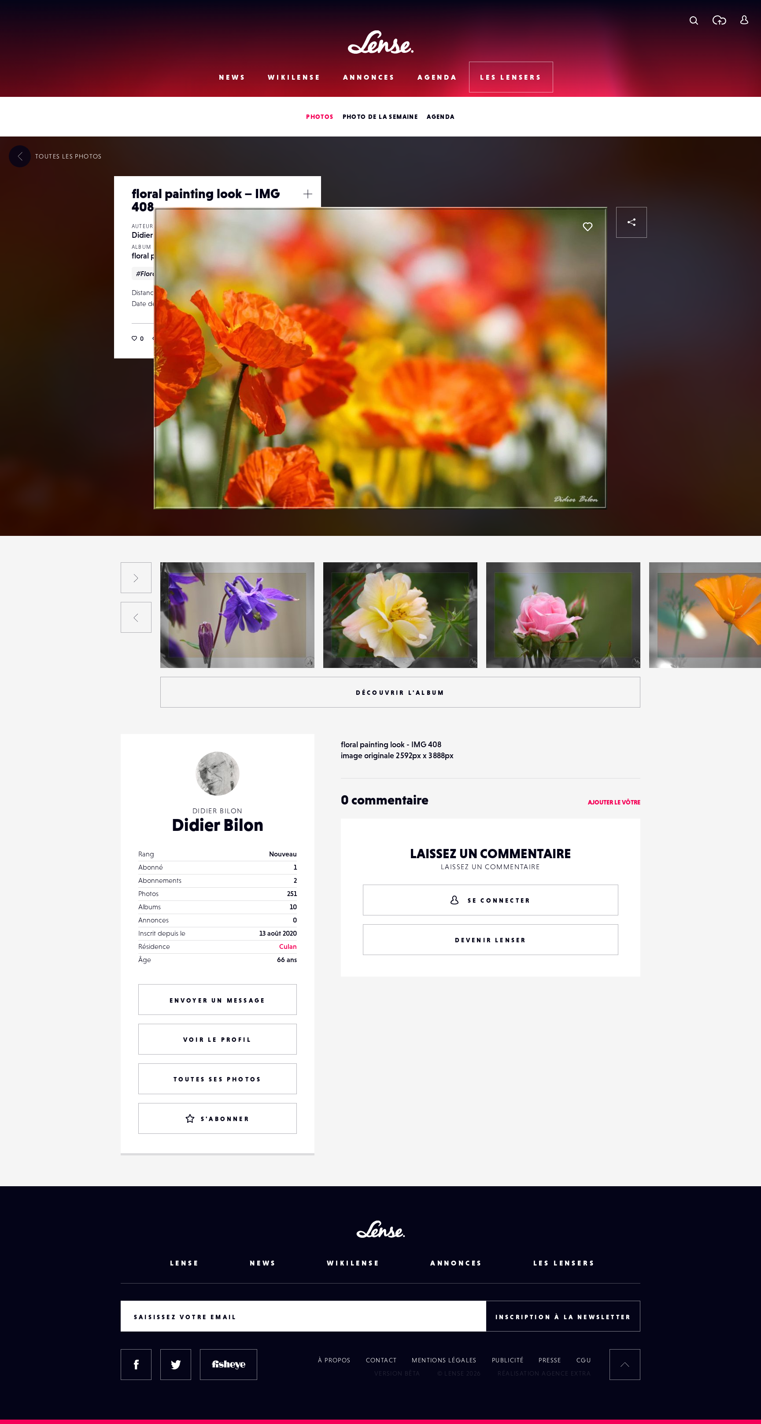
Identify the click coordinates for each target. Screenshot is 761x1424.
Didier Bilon (151, 235)
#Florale (149, 273)
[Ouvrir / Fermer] (308, 194)
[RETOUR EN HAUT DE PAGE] (625, 1364)
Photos (319, 116)
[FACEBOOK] (136, 1364)
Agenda (437, 77)
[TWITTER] (175, 1364)
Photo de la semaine (380, 116)
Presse (550, 1360)
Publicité (508, 1360)
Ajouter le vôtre (614, 802)
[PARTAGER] (631, 222)
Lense (184, 1263)
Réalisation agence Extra (544, 1373)
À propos (334, 1360)
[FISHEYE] (228, 1364)
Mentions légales (444, 1360)
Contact (381, 1360)
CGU (583, 1360)
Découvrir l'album (400, 692)
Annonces (369, 77)
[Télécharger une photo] (718, 19)
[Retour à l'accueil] (381, 42)
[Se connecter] (744, 19)
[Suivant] (136, 577)
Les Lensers (511, 77)
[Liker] (587, 226)
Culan (288, 946)
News (232, 77)
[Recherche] (693, 19)
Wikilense (294, 77)
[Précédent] (136, 617)
